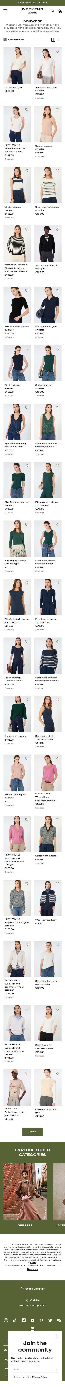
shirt (56, 1260)
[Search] (52, 10)
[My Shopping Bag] (59, 10)
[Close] (57, 1337)
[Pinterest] (41, 1320)
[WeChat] (59, 1320)
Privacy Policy (39, 1377)
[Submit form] (56, 1370)
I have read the (31, 1377)
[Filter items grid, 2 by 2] (53, 40)
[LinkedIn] (32, 1329)
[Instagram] (6, 1320)
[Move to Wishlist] (26, 51)
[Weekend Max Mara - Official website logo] (32, 11)
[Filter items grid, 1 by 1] (60, 40)
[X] (50, 1320)
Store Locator (34, 1289)
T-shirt (33, 1263)
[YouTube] (32, 1320)
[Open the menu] (5, 10)
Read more (32, 1269)
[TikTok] (15, 1320)
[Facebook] (24, 1320)
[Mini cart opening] (63, 11)
